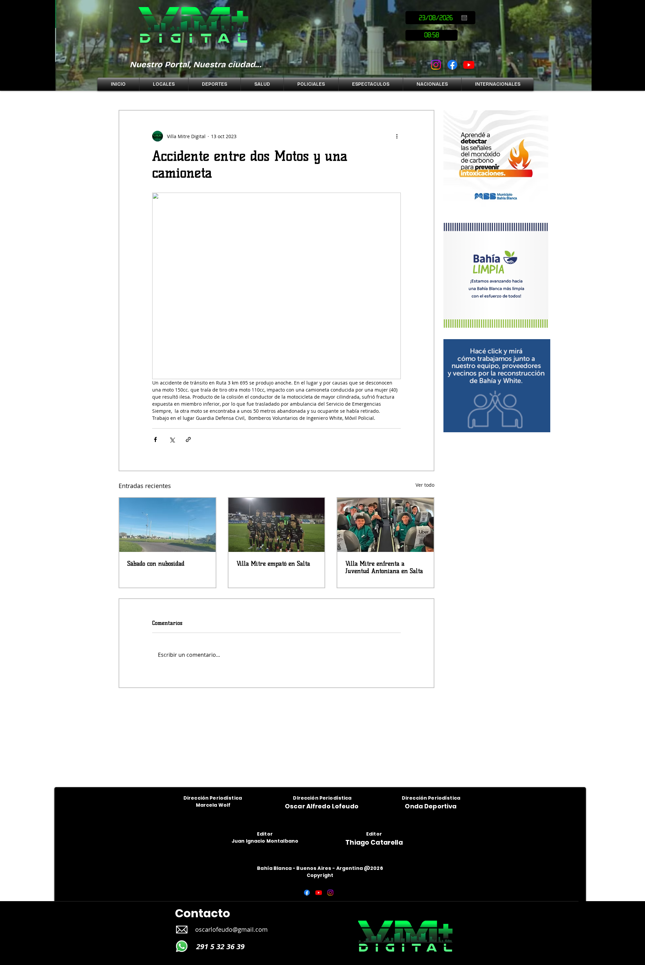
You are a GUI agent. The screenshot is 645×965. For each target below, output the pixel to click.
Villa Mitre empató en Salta (273, 563)
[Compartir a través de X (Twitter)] (172, 439)
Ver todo (425, 485)
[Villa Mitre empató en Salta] (276, 525)
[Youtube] (468, 64)
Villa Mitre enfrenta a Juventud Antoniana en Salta (384, 567)
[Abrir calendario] (464, 18)
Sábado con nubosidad (155, 563)
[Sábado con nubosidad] (167, 525)
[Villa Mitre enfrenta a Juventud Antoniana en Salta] (385, 525)
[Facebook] (452, 64)
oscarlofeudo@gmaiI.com (231, 929)
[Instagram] (435, 64)
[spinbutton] (431, 35)
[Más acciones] (397, 136)
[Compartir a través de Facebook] (155, 439)
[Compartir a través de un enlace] (188, 439)
